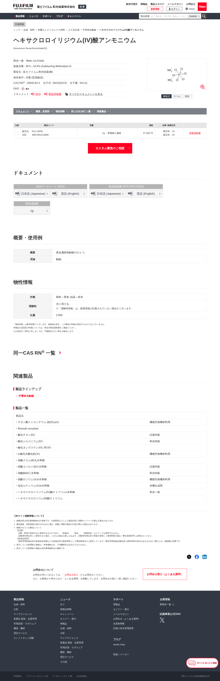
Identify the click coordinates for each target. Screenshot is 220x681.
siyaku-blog (119, 644)
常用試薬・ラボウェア (25, 623)
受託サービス (20, 633)
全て (62, 604)
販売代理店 (131, 4)
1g (31, 210)
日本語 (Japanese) (33, 193)
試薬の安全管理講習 (123, 628)
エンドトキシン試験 (24, 638)
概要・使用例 (42, 111)
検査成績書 (195, 133)
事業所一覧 (165, 604)
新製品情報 (66, 609)
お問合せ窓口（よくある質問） (165, 574)
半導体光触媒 (26, 395)
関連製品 (101, 111)
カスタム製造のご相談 (110, 148)
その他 (63, 662)
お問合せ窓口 (71, 574)
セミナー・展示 (68, 618)
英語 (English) (70, 193)
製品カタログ (157, 4)
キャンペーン (74, 16)
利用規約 (17, 676)
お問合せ (190, 4)
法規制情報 (118, 623)
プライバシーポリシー (35, 676)
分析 (16, 609)
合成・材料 (19, 604)
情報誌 (144, 4)
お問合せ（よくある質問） (126, 618)
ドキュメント (22, 111)
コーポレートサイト (61, 676)
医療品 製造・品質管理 (25, 618)
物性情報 (60, 111)
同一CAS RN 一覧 (81, 111)
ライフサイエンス (23, 614)
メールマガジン (175, 4)
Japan (192, 8)
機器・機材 (19, 628)
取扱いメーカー (121, 654)
